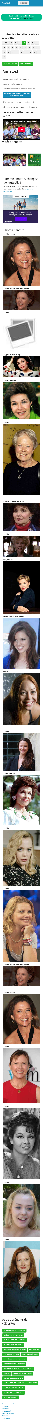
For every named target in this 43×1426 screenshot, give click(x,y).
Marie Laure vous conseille (13, 1378)
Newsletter (6, 1418)
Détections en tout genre (13, 1344)
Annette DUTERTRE (10, 63)
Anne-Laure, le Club (10, 1397)
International (6, 1411)
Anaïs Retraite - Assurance (13, 1335)
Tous (5, 42)
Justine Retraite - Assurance (14, 1383)
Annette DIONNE (25, 63)
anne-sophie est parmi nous (13, 1392)
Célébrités (24, 3)
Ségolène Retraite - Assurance (15, 1359)
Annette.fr (6, 3)
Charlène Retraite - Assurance (14, 1340)
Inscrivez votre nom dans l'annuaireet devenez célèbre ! (17, 95)
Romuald (7, 1373)
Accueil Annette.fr (8, 1404)
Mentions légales (8, 1413)
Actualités (5, 1406)
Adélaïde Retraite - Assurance (14, 1330)
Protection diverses (11, 1354)
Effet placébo (34, 1349)
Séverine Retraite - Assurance (14, 1364)
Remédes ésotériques (29, 1354)
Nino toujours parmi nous (22, 1373)
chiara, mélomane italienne (13, 1387)
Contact (5, 1416)
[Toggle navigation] (38, 3)
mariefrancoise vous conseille (15, 1349)
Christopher (32, 1383)
